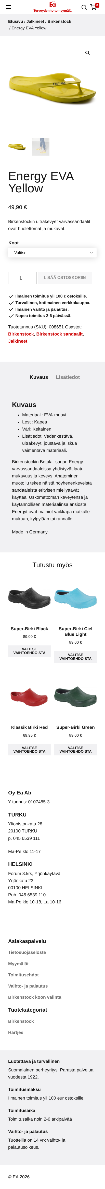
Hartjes (15, 1032)
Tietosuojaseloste (27, 952)
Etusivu (15, 21)
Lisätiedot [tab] (68, 377)
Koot (13, 242)
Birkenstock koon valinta (34, 997)
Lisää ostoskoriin (65, 277)
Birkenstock (59, 21)
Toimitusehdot (23, 974)
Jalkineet (35, 21)
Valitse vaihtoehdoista (29, 651)
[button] (8, 7)
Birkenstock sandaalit (59, 334)
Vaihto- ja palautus (28, 986)
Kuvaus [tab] (39, 377)
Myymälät (18, 963)
